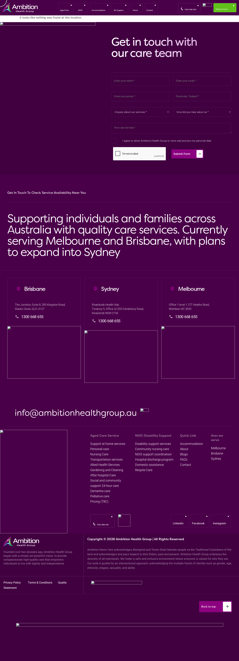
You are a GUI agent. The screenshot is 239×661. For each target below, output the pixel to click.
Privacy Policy (12, 582)
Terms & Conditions (40, 582)
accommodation (191, 444)
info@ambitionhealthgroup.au (76, 412)
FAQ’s (183, 459)
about (184, 449)
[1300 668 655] (182, 9)
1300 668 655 (190, 9)
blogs (184, 454)
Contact (185, 465)
